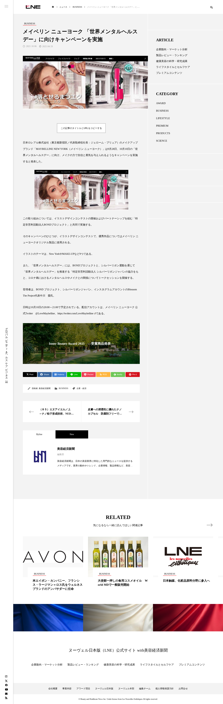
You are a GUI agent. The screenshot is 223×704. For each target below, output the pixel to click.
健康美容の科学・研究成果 (171, 61)
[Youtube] (6, 689)
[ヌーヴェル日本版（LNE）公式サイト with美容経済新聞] (33, 7)
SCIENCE (161, 140)
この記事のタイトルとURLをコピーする (81, 128)
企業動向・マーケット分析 (171, 49)
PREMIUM (162, 125)
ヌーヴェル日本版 (104, 688)
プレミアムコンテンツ (169, 72)
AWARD (161, 103)
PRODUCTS (163, 133)
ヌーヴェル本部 (126, 688)
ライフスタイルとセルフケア (173, 67)
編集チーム (145, 688)
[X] (6, 681)
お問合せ (183, 688)
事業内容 (67, 688)
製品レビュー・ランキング (171, 55)
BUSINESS (63, 388)
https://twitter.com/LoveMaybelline (75, 313)
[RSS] (6, 697)
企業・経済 (81, 388)
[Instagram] (6, 676)
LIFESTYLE (163, 118)
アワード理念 (83, 688)
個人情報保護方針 (164, 688)
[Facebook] (6, 685)
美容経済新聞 (44, 388)
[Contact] (6, 693)
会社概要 (52, 688)
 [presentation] (209, 525)
